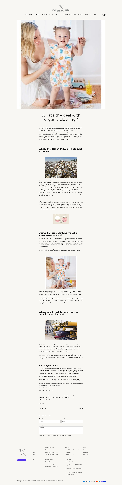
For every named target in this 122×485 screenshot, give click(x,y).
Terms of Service (49, 464)
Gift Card (35, 459)
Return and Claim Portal (51, 454)
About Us (85, 454)
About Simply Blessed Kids (72, 449)
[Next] (76, 1)
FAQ (46, 469)
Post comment (44, 440)
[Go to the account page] (102, 14)
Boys (34, 454)
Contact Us (68, 452)
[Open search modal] (17, 14)
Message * (41, 425)
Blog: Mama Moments (71, 461)
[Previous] (46, 1)
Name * (41, 418)
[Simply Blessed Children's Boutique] (61, 8)
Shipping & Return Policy (51, 452)
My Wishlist (68, 459)
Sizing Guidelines (49, 457)
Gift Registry (68, 457)
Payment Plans (49, 459)
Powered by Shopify (21, 481)
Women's (35, 457)
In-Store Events (69, 474)
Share (42, 403)
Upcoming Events (70, 454)
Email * (63, 418)
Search (47, 449)
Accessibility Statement (51, 466)
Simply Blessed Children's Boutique (31, 480)
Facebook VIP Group (71, 477)
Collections (86, 452)
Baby (34, 449)
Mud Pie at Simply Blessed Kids (73, 472)
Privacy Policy (48, 461)
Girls (34, 452)
